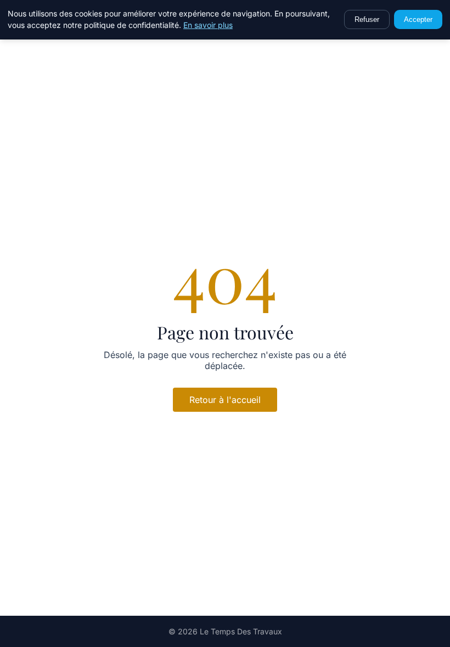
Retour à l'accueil (225, 399)
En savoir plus (208, 25)
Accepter (418, 19)
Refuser (367, 19)
